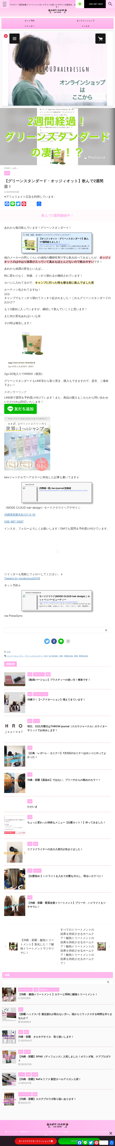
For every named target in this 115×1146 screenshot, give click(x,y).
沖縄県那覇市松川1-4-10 (19, 514)
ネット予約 (29, 20)
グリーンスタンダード (34, 656)
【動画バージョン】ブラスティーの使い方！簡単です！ (58, 679)
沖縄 (61, 656)
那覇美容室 (83, 656)
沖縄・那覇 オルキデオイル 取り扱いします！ (46, 1036)
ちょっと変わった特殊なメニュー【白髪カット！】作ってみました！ (66, 822)
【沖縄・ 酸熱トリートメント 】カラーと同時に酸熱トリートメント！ (58, 994)
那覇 (76, 656)
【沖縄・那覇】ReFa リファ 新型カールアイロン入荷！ (49, 1079)
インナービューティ (15, 656)
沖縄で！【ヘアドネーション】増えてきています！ (56, 699)
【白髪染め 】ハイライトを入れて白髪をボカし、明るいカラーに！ (65, 876)
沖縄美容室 (68, 656)
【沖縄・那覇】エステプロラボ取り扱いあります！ (47, 1098)
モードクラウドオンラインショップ (34, 1141)
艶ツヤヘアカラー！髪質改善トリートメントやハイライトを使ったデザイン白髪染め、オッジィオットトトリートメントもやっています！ (57, 1132)
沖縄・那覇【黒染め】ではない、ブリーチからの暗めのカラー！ (64, 779)
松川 (46, 656)
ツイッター (29, 26)
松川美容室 (53, 656)
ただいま (32, 806)
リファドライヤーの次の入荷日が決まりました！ (55, 849)
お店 (9, 652)
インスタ (85, 26)
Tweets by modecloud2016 (22, 578)
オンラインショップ (85, 20)
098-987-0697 (14, 521)
